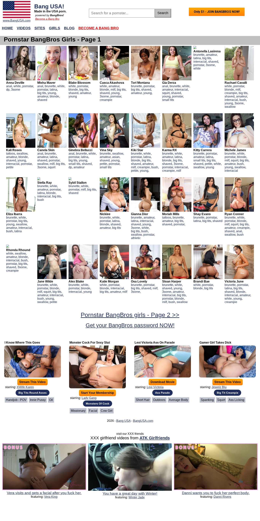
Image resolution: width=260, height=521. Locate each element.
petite (10, 167)
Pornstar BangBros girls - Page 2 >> (130, 314)
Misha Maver (46, 82)
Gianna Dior (139, 214)
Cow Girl (106, 410)
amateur (42, 96)
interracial (181, 89)
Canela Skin (46, 150)
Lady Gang (89, 398)
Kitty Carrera (202, 150)
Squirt (221, 399)
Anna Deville (15, 82)
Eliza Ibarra (14, 214)
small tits (168, 99)
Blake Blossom (79, 82)
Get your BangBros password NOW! (130, 325)
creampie (106, 99)
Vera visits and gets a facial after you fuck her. (44, 493)
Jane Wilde (45, 281)
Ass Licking (236, 399)
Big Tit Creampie (227, 392)
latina (53, 89)
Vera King (50, 496)
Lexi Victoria (155, 387)
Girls (54, 28)
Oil (51, 399)
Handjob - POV (16, 399)
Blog (69, 28)
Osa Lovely (139, 281)
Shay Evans (202, 214)
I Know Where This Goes (22, 342)
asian (116, 157)
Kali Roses (14, 150)
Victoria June (234, 281)
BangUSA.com (143, 420)
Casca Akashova (112, 82)
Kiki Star (137, 150)
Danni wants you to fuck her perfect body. (216, 493)
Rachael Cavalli (236, 82)
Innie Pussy (38, 399)
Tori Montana (140, 82)
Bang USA (123, 420)
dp (8, 89)
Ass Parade (162, 392)
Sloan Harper (171, 281)
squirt (166, 93)
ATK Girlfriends (155, 438)
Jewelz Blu (219, 387)
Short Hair (143, 399)
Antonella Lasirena (207, 51)
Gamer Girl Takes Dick (215, 342)
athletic (136, 238)
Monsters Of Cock (97, 403)
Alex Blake (76, 281)
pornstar (27, 86)
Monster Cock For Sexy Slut (89, 342)
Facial (93, 410)
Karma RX (169, 150)
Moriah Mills (170, 214)
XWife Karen (25, 387)
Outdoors (159, 399)
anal (9, 86)
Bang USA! (49, 6)
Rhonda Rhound (18, 250)
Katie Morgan (109, 281)
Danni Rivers (222, 496)
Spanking (207, 399)
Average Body (178, 399)
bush (242, 99)
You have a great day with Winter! (130, 493)
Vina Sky (106, 150)
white (17, 86)
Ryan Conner (234, 214)
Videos (24, 28)
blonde (54, 96)
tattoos (10, 153)
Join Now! (190, 30)
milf (113, 89)
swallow (230, 106)
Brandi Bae (201, 281)
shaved (42, 99)
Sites (39, 28)
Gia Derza (169, 82)
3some (15, 89)
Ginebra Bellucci (80, 150)
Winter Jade (136, 497)
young (52, 93)
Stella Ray (44, 182)
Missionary (78, 410)
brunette (50, 86)
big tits (41, 93)
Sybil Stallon (78, 182)
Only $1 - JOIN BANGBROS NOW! (217, 12)
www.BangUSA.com (16, 20)
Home (7, 28)
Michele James (235, 150)
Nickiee (105, 214)
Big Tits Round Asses (32, 392)
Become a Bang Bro (47, 18)
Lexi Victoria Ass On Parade (155, 342)
